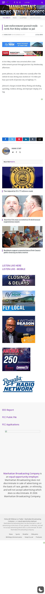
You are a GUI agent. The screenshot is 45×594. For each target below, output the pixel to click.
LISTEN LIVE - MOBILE (13, 269)
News (11, 534)
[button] (40, 589)
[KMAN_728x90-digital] (22, 55)
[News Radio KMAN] (8, 2)
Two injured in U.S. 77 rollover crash (18, 191)
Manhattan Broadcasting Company (21, 473)
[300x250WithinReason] (18, 342)
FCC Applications (10, 424)
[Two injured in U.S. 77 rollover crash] (22, 177)
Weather (25, 534)
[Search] (42, 2)
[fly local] (18, 310)
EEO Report (8, 409)
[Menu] (3, 2)
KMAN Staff (7, 34)
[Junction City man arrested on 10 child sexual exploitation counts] (22, 206)
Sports (18, 534)
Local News (39, 34)
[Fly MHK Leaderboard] (22, 46)
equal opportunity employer (23, 476)
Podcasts (39, 537)
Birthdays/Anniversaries (14, 537)
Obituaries (34, 534)
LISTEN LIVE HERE (11, 265)
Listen (27, 2)
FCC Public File (9, 417)
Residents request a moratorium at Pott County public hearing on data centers (22, 251)
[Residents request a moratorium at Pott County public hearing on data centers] (22, 237)
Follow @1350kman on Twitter (14, 519)
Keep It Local (29, 537)
